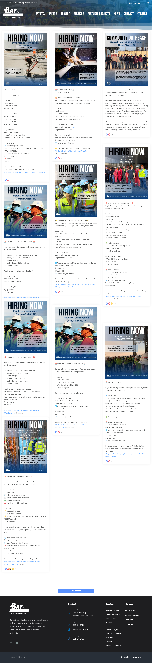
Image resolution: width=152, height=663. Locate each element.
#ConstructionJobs (76, 284)
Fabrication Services (113, 615)
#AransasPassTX (138, 454)
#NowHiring (14, 172)
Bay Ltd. (40, 14)
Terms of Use (137, 657)
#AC (73, 127)
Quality (65, 14)
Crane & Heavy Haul (112, 630)
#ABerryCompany (118, 296)
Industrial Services (112, 611)
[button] (147, 3)
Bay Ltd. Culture (130, 611)
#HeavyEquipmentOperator (64, 287)
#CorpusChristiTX (111, 457)
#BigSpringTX (137, 296)
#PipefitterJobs (9, 413)
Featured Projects (99, 14)
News (117, 14)
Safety (53, 14)
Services (79, 14)
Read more (8, 175)
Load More (76, 591)
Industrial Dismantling (113, 633)
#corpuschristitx (39, 172)
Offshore (109, 641)
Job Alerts (129, 624)
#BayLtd (7, 172)
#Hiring (21, 172)
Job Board (129, 620)
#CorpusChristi (74, 151)
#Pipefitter (35, 297)
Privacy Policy (125, 657)
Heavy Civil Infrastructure (111, 624)
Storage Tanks (111, 618)
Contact (129, 14)
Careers (142, 14)
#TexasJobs (84, 151)
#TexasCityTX (28, 172)
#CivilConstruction (89, 284)
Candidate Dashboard (133, 615)
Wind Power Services (113, 645)
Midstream (109, 637)
